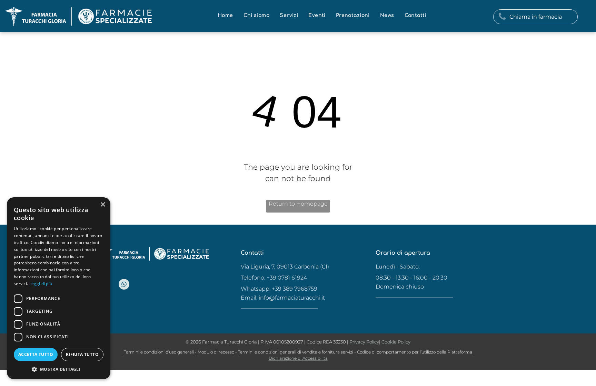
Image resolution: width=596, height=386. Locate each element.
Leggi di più (40, 283)
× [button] (102, 204)
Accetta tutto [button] (35, 354)
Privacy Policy (364, 342)
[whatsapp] (124, 285)
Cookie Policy (395, 342)
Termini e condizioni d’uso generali (159, 352)
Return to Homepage (298, 203)
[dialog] (58, 288)
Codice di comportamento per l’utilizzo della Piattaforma (414, 352)
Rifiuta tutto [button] (82, 354)
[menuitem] (225, 15)
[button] (58, 369)
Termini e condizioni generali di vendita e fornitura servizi (295, 352)
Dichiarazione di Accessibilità (298, 358)
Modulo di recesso (216, 352)
